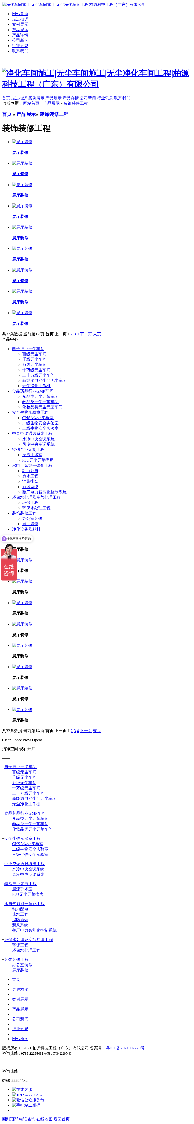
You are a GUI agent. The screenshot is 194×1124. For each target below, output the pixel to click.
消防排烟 (30, 481)
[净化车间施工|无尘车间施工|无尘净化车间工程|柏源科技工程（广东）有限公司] (74, 4)
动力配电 (30, 471)
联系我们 (20, 51)
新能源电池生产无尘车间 (44, 380)
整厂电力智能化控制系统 (44, 492)
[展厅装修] (22, 560)
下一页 (86, 334)
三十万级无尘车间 (38, 375)
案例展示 (20, 24)
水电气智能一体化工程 (32, 465)
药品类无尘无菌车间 (40, 402)
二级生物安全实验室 (40, 423)
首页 (7, 114)
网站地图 (20, 1039)
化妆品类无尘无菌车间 (42, 407)
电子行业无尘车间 (28, 349)
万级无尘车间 (34, 364)
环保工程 (30, 502)
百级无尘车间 (34, 354)
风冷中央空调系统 (38, 444)
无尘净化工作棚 (36, 386)
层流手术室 (32, 455)
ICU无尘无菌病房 (38, 460)
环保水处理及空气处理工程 (36, 497)
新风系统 (30, 487)
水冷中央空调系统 (38, 439)
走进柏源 (20, 19)
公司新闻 (20, 40)
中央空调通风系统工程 (32, 433)
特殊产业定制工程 (28, 449)
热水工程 (30, 476)
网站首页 (20, 14)
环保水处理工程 (36, 508)
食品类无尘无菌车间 (40, 396)
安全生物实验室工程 (30, 412)
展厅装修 (30, 524)
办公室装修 (32, 518)
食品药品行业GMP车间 (32, 391)
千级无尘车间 (34, 359)
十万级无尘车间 (36, 370)
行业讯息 (20, 45)
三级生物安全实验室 (40, 428)
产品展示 (20, 30)
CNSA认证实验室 (38, 418)
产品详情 (20, 35)
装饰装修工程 (76, 103)
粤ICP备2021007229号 (125, 1048)
